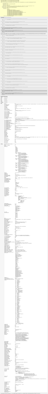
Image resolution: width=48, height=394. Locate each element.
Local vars (3, 20)
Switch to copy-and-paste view (7, 17)
